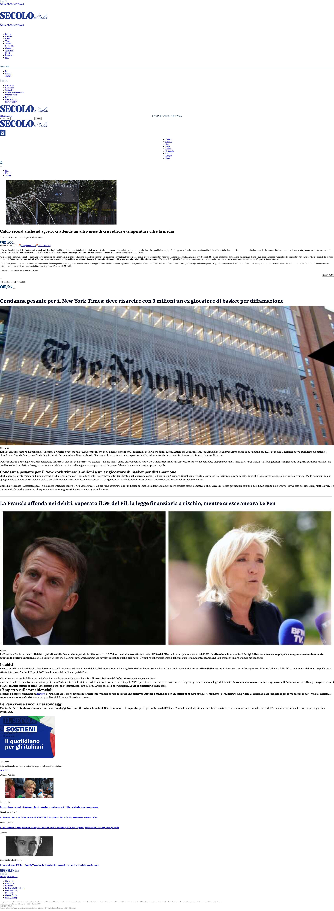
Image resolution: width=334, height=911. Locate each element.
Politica (8, 34)
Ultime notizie (11, 95)
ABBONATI (12, 4)
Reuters (40, 693)
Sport (7, 53)
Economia (9, 46)
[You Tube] (3, 2)
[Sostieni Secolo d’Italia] (27, 757)
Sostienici (9, 90)
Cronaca (8, 36)
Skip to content (6, 116)
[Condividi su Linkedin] (5, 243)
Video (7, 41)
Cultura (8, 48)
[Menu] (1, 129)
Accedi (21, 4)
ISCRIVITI (5, 770)
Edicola (3, 4)
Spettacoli (9, 50)
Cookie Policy (11, 99)
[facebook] (1, 2)
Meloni (8, 73)
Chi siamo (9, 85)
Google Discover (28, 246)
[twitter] (6, 2)
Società (8, 43)
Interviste (9, 55)
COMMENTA (328, 275)
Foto (7, 57)
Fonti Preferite (44, 246)
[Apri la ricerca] (1, 164)
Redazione (9, 88)
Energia (168, 156)
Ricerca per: (5, 118)
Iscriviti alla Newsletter (14, 92)
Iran (6, 71)
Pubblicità (9, 97)
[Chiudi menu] (1, 23)
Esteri (7, 39)
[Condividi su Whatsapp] (8, 243)
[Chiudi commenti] (1, 278)
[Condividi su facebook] (1, 243)
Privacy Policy (11, 102)
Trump (8, 76)
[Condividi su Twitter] (11, 243)
